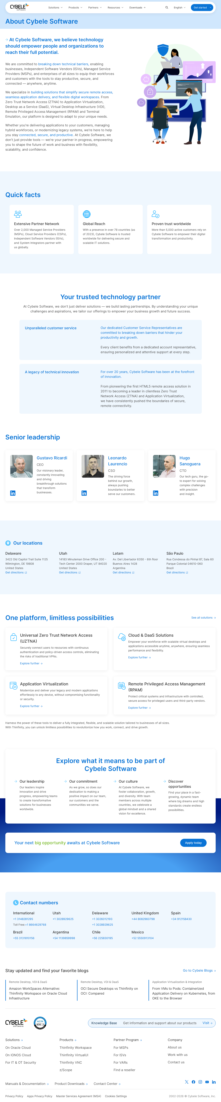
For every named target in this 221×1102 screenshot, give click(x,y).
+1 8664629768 (35, 924)
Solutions (53, 7)
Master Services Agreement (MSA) (78, 1096)
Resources (114, 7)
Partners (93, 7)
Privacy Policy (14, 1096)
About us (175, 1047)
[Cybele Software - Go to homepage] (19, 7)
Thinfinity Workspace (76, 1048)
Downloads (135, 7)
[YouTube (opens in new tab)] (207, 1082)
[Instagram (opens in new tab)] (200, 1082)
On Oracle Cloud (18, 1048)
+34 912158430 (181, 919)
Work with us (178, 1055)
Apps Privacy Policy (39, 1096)
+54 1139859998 (64, 938)
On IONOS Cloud (18, 1055)
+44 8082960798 (143, 919)
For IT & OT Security (20, 1062)
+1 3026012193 (102, 919)
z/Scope (66, 1070)
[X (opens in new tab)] (186, 1082)
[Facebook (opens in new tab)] (193, 1082)
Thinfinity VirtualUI (74, 1055)
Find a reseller (124, 1070)
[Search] (167, 7)
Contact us (176, 1062)
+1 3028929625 (63, 919)
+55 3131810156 (23, 938)
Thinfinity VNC (71, 1062)
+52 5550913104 (143, 938)
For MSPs (121, 1048)
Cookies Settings (116, 1096)
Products (74, 7)
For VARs (120, 1062)
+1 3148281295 (23, 919)
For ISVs (120, 1055)
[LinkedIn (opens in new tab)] (214, 1082)
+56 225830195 (102, 938)
